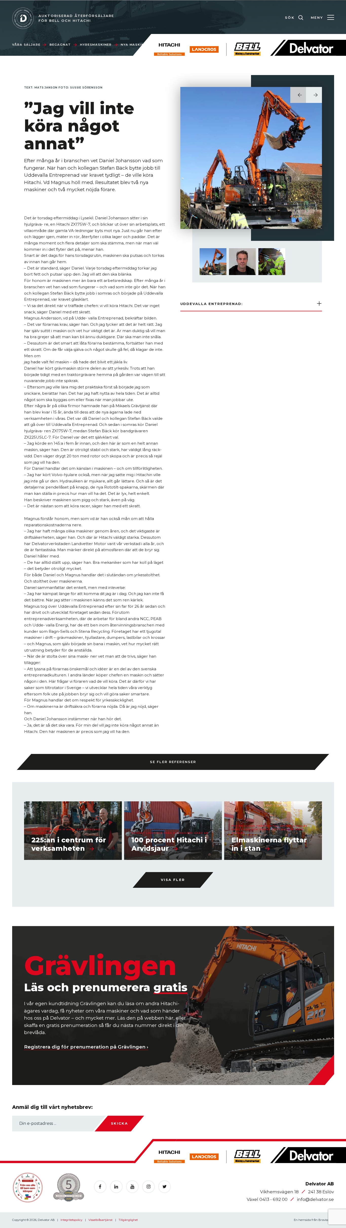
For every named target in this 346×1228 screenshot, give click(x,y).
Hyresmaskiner (96, 44)
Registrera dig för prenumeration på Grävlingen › (86, 1047)
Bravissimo (326, 1220)
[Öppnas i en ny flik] (100, 1186)
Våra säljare (26, 44)
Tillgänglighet (128, 1220)
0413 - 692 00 (274, 1199)
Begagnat (60, 44)
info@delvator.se (315, 1199)
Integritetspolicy (72, 1220)
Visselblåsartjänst (100, 1220)
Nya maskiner (135, 44)
